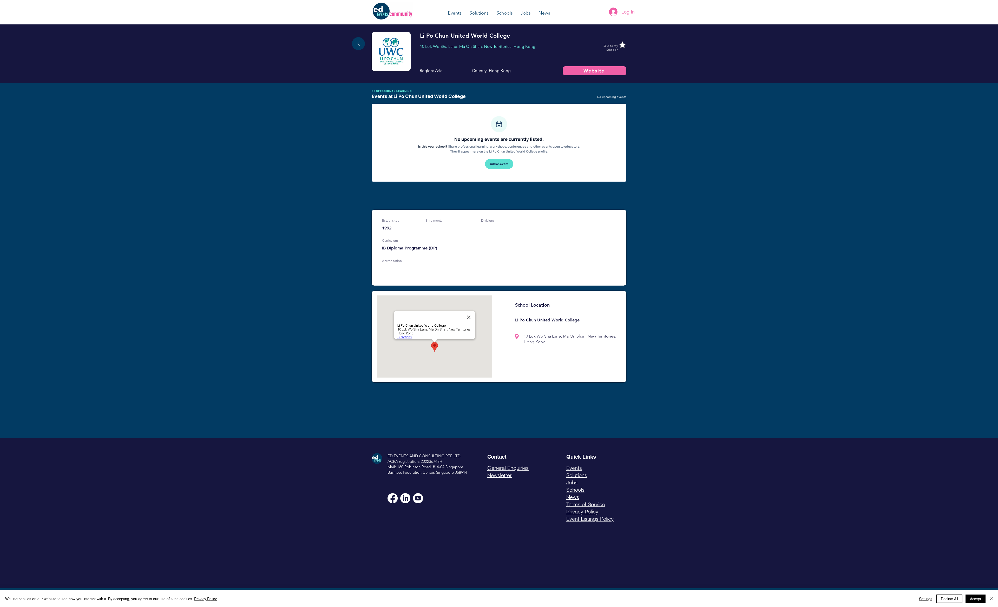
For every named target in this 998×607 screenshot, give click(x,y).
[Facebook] (393, 498)
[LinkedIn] (405, 498)
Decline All (949, 598)
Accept (975, 598)
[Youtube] (418, 498)
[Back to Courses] (358, 43)
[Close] (992, 599)
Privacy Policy (205, 598)
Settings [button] (925, 598)
